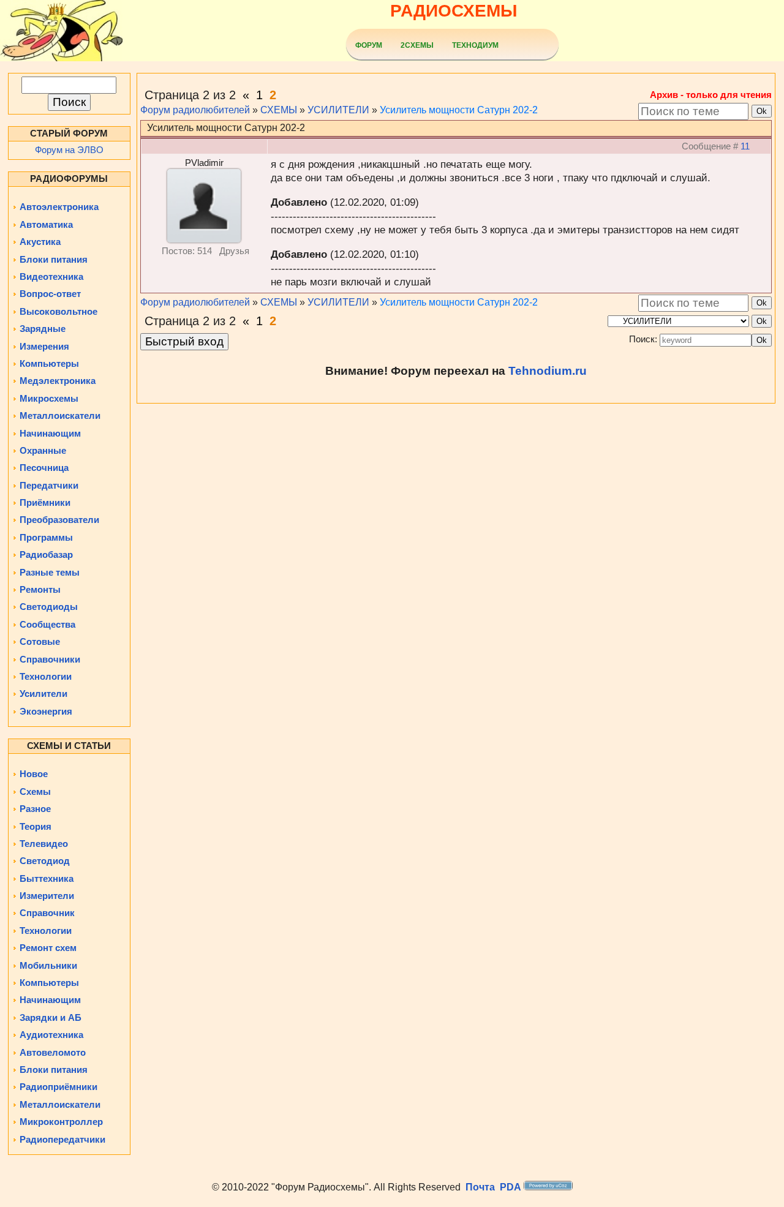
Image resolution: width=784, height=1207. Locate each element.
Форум (368, 45)
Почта (480, 1187)
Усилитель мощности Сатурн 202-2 (459, 110)
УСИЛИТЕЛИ (338, 110)
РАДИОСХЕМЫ (453, 10)
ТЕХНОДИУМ (475, 45)
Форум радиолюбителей (195, 110)
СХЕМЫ (278, 110)
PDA (510, 1187)
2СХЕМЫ (417, 45)
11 (745, 146)
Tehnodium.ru (547, 370)
